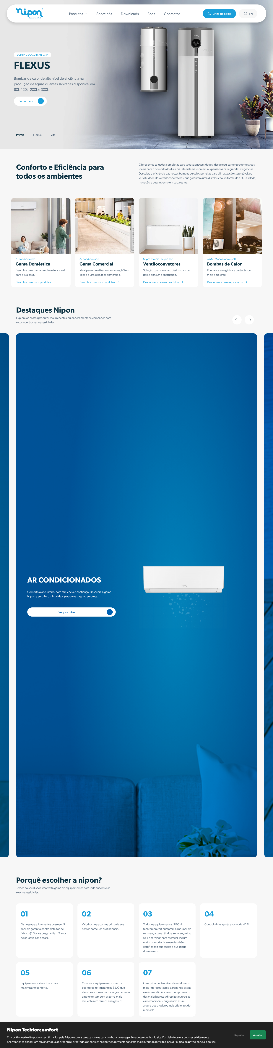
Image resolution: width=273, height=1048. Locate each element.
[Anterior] (237, 319)
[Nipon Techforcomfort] (29, 13)
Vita (53, 135)
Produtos (76, 13)
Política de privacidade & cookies (195, 1042)
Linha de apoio (222, 13)
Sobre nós (104, 13)
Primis (20, 135)
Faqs (151, 13)
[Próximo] (249, 319)
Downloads (130, 13)
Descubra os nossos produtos (33, 282)
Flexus (37, 135)
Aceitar (257, 1035)
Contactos (172, 13)
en (251, 13)
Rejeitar (239, 1035)
